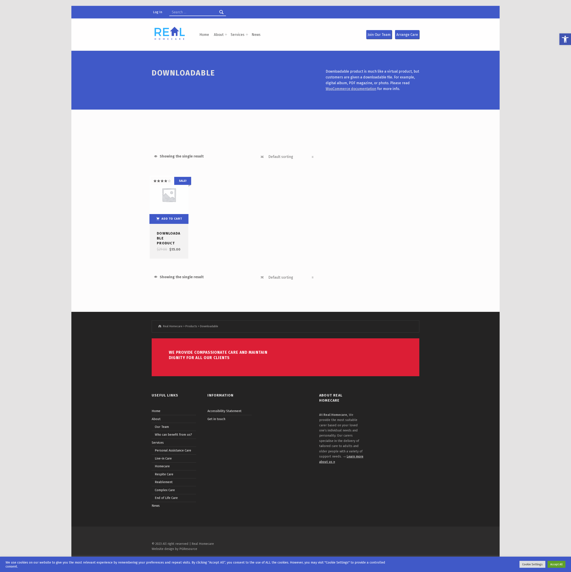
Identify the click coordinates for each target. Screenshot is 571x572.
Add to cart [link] (171, 218)
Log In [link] (157, 12)
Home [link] (204, 35)
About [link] (218, 35)
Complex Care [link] (165, 490)
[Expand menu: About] (226, 34)
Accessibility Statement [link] (224, 411)
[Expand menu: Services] (247, 34)
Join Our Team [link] (379, 35)
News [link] (256, 35)
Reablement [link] (164, 482)
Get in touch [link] (216, 419)
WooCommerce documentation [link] (351, 89)
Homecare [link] (162, 466)
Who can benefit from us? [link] (173, 435)
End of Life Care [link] (166, 498)
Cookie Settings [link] (532, 564)
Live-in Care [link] (163, 458)
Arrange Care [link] (407, 35)
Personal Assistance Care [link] (173, 450)
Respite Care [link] (164, 474)
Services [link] (237, 35)
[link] (565, 39)
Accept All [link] (556, 564)
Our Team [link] (162, 427)
